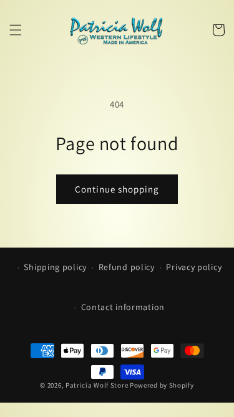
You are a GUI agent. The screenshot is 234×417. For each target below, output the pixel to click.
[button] (15, 30)
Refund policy (127, 267)
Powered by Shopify (162, 385)
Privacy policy (194, 267)
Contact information (123, 307)
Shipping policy (55, 267)
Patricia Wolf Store (97, 385)
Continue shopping (117, 189)
